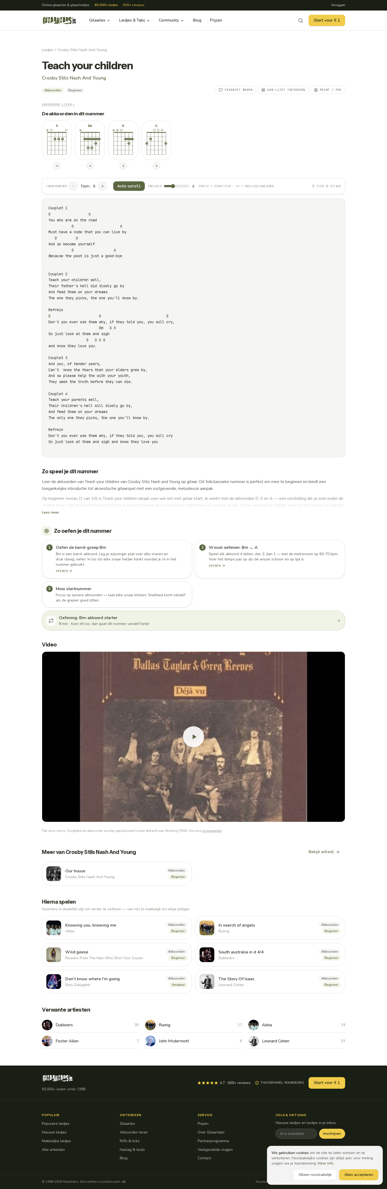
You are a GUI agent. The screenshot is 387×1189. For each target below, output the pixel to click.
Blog (197, 20)
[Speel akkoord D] (123, 166)
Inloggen (338, 5)
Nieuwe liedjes (54, 1132)
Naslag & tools (132, 1149)
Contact (204, 1158)
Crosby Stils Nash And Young (82, 49)
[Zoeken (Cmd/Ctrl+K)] (300, 20)
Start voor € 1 (327, 20)
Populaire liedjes (56, 1123)
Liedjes (47, 49)
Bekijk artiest (321, 851)
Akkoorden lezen (58, 104)
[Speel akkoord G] (156, 166)
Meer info (326, 1163)
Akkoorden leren (134, 1132)
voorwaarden (212, 831)
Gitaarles (97, 20)
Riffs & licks (130, 1140)
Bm (101, 327)
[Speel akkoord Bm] (90, 166)
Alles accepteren (358, 1174)
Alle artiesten (53, 1149)
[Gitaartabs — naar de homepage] (59, 20)
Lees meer (50, 512)
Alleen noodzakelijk (315, 1174)
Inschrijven (332, 1133)
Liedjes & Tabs (132, 20)
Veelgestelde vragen (215, 1149)
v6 (123, 1182)
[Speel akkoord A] (57, 166)
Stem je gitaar (329, 186)
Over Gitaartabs (211, 1132)
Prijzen (216, 20)
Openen (62, 571)
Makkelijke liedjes (56, 1140)
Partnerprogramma (213, 1140)
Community (169, 20)
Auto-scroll (129, 186)
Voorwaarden (266, 1182)
